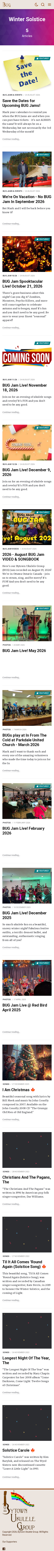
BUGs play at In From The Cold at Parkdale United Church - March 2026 (24, 740)
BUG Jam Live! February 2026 (23, 830)
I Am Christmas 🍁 (18, 1090)
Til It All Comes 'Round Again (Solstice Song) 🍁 (24, 1264)
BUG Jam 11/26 (10, 379)
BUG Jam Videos (11, 549)
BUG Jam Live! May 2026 (24, 650)
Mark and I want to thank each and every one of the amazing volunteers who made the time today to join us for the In (26, 757)
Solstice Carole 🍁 (18, 1450)
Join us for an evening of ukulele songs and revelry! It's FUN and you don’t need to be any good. (26, 400)
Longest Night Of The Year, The (26, 1360)
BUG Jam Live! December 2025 (24, 915)
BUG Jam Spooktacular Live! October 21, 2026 (22, 283)
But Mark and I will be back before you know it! (26, 210)
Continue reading (10, 139)
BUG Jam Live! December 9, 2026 (26, 472)
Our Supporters (9, 1542)
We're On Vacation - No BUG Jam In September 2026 (26, 199)
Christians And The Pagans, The (26, 1179)
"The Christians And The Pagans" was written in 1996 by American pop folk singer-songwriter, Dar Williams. (26, 1192)
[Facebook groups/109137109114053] (3, 1549)
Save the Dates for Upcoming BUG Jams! (21, 103)
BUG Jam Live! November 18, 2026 (24, 387)
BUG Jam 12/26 (10, 464)
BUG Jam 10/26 (10, 276)
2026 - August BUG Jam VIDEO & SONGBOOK (23, 556)
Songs (6, 1084)
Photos (7, 645)
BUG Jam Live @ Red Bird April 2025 (24, 1007)
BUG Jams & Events (12, 95)
